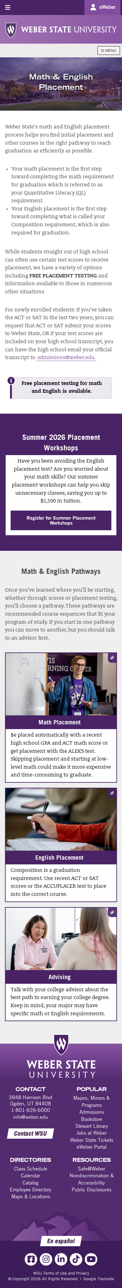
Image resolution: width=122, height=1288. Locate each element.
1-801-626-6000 (30, 1110)
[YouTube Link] (91, 1259)
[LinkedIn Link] (61, 1259)
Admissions (91, 1112)
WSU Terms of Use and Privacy (61, 1273)
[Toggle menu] (7, 7)
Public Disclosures (91, 1189)
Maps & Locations (30, 1196)
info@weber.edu (30, 1117)
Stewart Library (91, 1126)
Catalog (30, 1183)
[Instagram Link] (46, 1259)
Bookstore (91, 1119)
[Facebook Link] (31, 1259)
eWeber (107, 7)
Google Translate (99, 1278)
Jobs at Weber (91, 1133)
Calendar (30, 1175)
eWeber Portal (92, 1147)
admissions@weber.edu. (66, 357)
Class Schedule (30, 1168)
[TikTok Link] (76, 1259)
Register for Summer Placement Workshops (61, 520)
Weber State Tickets (91, 1140)
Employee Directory (30, 1189)
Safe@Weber (91, 1168)
